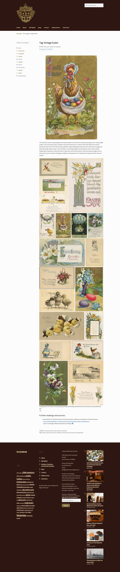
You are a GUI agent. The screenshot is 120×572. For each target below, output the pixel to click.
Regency (26, 508)
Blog (39, 27)
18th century (19, 472)
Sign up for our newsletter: (70, 497)
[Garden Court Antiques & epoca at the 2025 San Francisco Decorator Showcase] (95, 476)
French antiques (26, 497)
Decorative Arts (49, 430)
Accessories (21, 50)
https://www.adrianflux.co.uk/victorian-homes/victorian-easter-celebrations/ (66, 421)
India (18, 503)
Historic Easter (66, 432)
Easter (55, 430)
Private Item (21, 67)
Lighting (20, 62)
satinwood (27, 510)
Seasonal (64, 430)
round (18, 510)
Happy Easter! (46, 49)
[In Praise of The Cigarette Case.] (95, 535)
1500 (19, 48)
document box (30, 492)
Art (33, 482)
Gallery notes (56, 27)
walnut (18, 518)
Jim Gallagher (57, 46)
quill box (21, 508)
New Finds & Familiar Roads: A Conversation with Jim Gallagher (95, 464)
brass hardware (26, 484)
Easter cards (49, 432)
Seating (20, 70)
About (24, 27)
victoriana (29, 515)
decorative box (21, 492)
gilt (17, 500)
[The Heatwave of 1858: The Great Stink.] (95, 554)
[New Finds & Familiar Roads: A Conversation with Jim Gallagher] (95, 455)
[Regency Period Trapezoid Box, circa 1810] (95, 516)
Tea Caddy (28, 512)
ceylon (31, 487)
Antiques (29, 482)
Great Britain (28, 500)
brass (21, 484)
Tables (20, 73)
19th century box (21, 476)
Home (18, 27)
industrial (22, 503)
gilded (32, 497)
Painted (23, 505)
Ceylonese (19, 490)
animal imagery (26, 479)
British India (25, 487)
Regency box (31, 508)
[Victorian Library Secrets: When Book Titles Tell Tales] (95, 497)
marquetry (19, 505)
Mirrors (20, 64)
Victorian (72, 432)
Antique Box (21, 482)
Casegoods (21, 53)
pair (27, 505)
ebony (28, 495)
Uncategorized (22, 75)
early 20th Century (21, 495)
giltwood (21, 500)
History (59, 430)
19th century (28, 472)
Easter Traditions (57, 432)
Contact (46, 27)
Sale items (66, 27)
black (18, 484)
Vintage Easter (79, 432)
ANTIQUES (32, 27)
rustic (22, 510)
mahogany (29, 503)
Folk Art (20, 56)
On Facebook (22, 452)
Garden (20, 59)
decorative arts (28, 490)
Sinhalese (22, 512)
